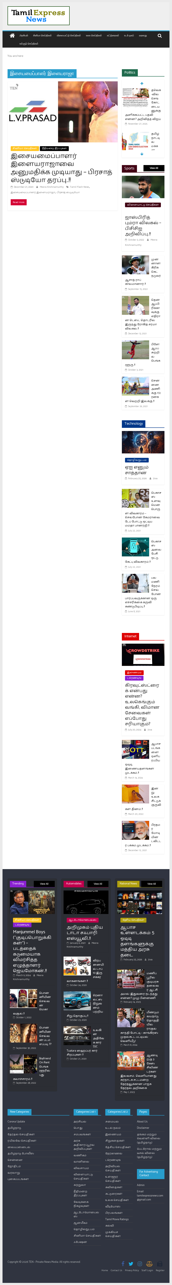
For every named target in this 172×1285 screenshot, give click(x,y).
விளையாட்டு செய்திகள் (69, 35)
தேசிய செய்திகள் (133, 920)
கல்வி (109, 1226)
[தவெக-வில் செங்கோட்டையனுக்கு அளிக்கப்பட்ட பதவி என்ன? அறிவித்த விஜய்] (135, 91)
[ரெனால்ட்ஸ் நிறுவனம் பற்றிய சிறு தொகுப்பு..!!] (77, 993)
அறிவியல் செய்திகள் (113, 1168)
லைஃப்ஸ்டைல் (19, 1147)
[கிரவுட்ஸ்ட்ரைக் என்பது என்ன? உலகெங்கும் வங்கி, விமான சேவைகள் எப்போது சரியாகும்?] (143, 646)
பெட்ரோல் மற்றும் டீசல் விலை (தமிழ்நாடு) (149, 1153)
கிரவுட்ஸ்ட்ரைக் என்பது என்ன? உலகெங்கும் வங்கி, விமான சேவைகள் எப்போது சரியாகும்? (142, 705)
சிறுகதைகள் (115, 1141)
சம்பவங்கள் (82, 1134)
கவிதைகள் (113, 1187)
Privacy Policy (132, 1270)
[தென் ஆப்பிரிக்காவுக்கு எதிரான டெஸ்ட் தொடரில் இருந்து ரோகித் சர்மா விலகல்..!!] (135, 298)
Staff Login (147, 1270)
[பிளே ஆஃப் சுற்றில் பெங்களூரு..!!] (135, 343)
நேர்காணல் (113, 1153)
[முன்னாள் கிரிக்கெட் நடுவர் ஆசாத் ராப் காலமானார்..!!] (135, 258)
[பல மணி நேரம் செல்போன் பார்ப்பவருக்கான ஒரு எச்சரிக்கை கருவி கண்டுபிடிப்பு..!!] (135, 576)
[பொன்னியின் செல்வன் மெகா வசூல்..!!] (23, 991)
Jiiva (155, 478)
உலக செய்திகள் (94, 35)
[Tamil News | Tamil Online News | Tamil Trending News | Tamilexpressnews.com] (12, 36)
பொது (78, 1128)
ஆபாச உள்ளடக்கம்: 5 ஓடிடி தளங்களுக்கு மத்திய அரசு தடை (137, 941)
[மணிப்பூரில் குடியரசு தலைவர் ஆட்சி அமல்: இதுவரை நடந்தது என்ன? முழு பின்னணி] (131, 971)
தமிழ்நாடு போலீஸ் (21, 1153)
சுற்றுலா (80, 1185)
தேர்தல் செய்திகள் (21, 1134)
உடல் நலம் (129, 35)
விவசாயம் (81, 1168)
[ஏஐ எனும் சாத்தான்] (143, 433)
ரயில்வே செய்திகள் (22, 1141)
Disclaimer (143, 1128)
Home (105, 1270)
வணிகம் (80, 1155)
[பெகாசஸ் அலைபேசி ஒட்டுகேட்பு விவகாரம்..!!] (135, 540)
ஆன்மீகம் (80, 1223)
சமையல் (112, 1122)
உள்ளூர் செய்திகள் (29, 43)
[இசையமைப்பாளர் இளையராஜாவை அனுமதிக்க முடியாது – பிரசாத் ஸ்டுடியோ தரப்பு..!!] (63, 84)
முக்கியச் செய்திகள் (113, 1234)
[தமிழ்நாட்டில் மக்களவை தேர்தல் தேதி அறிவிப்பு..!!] (135, 134)
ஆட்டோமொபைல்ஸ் (82, 920)
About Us (142, 1122)
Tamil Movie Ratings (117, 1219)
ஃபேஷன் (80, 1242)
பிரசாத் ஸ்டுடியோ (68, 192)
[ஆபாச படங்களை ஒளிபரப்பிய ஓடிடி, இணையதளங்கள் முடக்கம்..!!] (135, 742)
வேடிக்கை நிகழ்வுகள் (81, 1204)
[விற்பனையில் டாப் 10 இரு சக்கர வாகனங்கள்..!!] (77, 958)
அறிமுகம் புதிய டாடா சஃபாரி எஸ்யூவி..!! (85, 933)
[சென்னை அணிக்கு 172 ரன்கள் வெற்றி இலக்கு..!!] (135, 379)
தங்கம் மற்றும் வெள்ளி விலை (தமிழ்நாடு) (148, 1138)
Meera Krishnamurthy (52, 187)
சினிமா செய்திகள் (42, 35)
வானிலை (81, 1162)
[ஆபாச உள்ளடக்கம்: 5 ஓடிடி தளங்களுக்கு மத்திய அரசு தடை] (139, 892)
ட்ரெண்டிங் (134, 678)
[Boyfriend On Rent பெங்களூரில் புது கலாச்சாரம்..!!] (23, 1056)
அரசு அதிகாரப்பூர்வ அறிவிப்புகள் (84, 1145)
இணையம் (134, 672)
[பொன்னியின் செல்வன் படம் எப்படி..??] (23, 1025)
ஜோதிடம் (14, 1166)
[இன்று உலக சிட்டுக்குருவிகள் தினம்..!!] (135, 787)
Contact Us (116, 1270)
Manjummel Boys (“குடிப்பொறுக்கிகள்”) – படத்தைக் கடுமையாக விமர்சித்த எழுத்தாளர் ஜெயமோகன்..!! (32, 951)
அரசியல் (24, 35)
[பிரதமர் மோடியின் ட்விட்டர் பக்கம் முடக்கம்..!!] (135, 823)
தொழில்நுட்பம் (137, 460)
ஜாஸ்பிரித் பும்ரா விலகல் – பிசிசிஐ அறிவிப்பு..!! (143, 226)
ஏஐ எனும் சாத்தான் (137, 470)
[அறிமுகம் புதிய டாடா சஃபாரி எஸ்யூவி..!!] (86, 892)
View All (154, 168)
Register (160, 1270)
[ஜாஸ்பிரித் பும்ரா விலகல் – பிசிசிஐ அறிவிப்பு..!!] (143, 178)
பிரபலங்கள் (114, 1213)
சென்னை (15, 1160)
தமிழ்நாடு (14, 1128)
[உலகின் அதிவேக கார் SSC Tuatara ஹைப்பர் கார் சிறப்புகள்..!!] (77, 1028)
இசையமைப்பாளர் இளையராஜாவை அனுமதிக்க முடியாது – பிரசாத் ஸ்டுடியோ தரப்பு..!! (61, 168)
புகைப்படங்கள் (18, 1179)
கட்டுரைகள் (113, 35)
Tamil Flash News (79, 187)
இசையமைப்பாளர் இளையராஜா (33, 192)
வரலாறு (143, 35)
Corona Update (16, 1122)
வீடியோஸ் (112, 1206)
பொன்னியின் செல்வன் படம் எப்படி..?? (45, 1036)
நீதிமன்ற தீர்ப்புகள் (54, 148)
